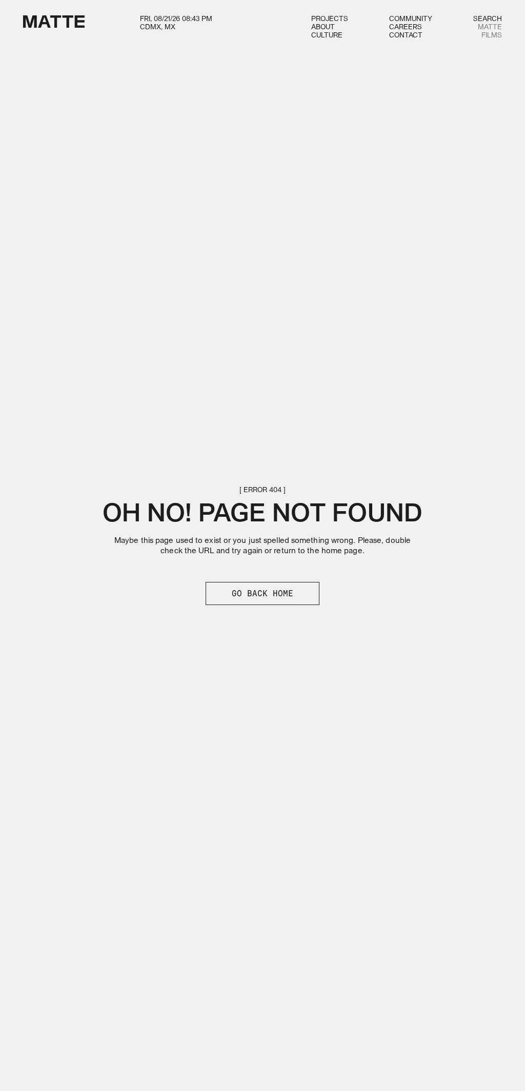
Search (487, 19)
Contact (405, 35)
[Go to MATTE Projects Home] (54, 27)
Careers (405, 27)
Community (410, 19)
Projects (329, 19)
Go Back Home (262, 593)
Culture (326, 35)
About (323, 27)
